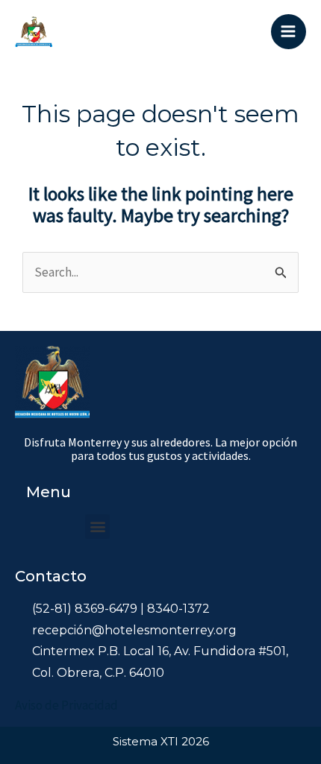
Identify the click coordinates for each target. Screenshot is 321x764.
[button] (97, 526)
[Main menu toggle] (289, 32)
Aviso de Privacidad (66, 705)
